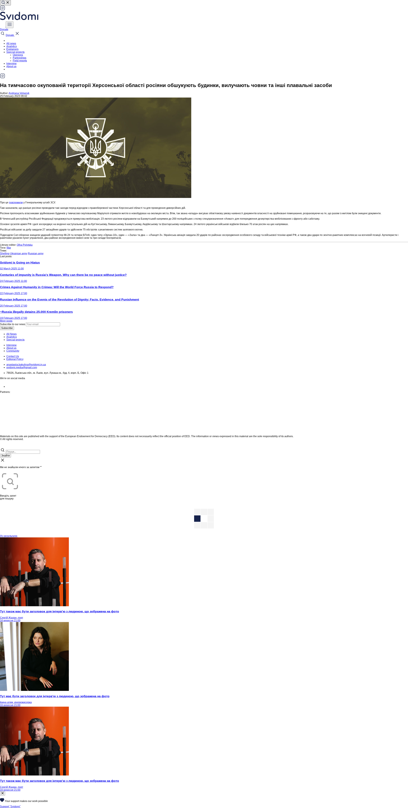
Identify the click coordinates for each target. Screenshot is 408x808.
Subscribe (7, 328)
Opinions (18, 55)
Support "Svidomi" (10, 806)
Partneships (19, 57)
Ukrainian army (18, 253)
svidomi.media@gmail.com (21, 367)
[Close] (2, 793)
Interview (11, 63)
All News (11, 334)
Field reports (20, 60)
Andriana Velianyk (19, 93)
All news (11, 43)
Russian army (36, 253)
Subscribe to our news (12, 324)
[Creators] (6, 446)
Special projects (15, 339)
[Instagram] (2, 9)
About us (11, 66)
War (9, 247)
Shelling (4, 253)
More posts (6, 321)
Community (12, 350)
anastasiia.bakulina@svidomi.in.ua (26, 364)
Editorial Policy (14, 359)
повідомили (16, 202)
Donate (4, 29)
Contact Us (12, 356)
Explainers (12, 49)
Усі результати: (9, 536)
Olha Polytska (25, 245)
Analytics (11, 46)
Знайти (5, 455)
